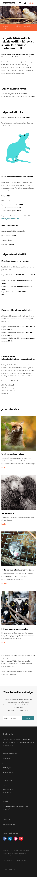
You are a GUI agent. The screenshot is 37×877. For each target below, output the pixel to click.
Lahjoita (31, 3)
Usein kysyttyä (7, 768)
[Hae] (25, 3)
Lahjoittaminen (7, 26)
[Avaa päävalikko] (20, 3)
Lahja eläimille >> (8, 772)
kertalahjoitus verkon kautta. (10, 219)
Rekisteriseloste (7, 860)
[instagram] (16, 839)
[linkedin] (10, 839)
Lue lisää (4, 467)
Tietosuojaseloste (21, 860)
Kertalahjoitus (17, 26)
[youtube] (21, 839)
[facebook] (5, 839)
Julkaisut (5, 763)
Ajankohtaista (6, 758)
